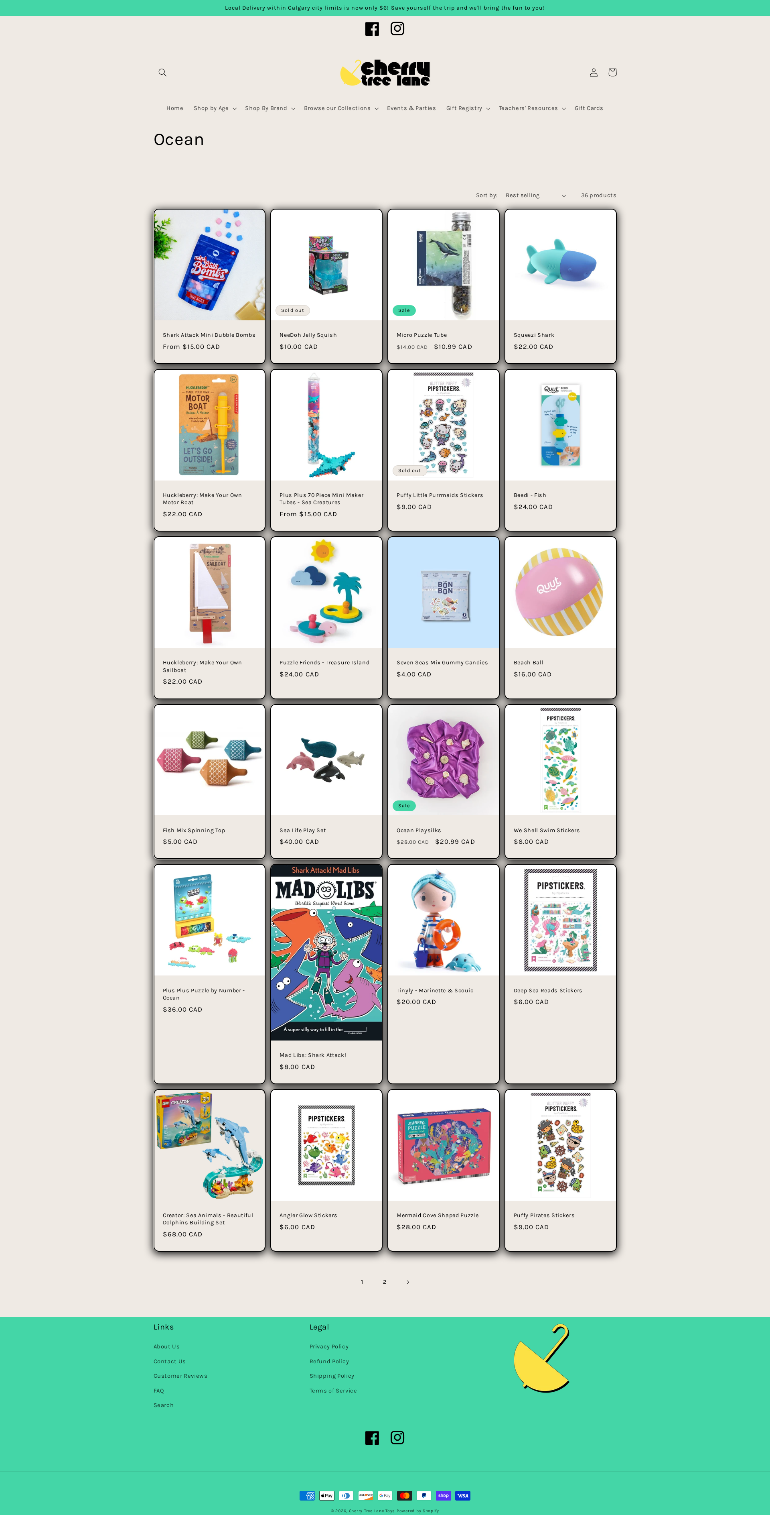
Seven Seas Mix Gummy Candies (442, 662)
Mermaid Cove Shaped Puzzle (438, 1215)
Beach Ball (529, 662)
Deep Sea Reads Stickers (548, 990)
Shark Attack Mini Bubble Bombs (209, 335)
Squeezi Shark (534, 335)
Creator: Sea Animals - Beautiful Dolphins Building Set (208, 1219)
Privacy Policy (329, 1346)
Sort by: (486, 195)
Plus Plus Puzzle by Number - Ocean (204, 994)
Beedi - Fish (530, 495)
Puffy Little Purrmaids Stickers (440, 495)
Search (164, 1405)
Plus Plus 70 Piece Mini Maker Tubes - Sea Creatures (321, 499)
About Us (167, 1346)
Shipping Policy (332, 1375)
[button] (163, 72)
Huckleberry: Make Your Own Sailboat (202, 666)
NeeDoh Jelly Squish (308, 335)
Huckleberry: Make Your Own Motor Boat (202, 499)
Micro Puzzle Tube (422, 335)
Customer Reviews (181, 1375)
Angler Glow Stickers (308, 1215)
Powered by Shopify (418, 1510)
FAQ (159, 1390)
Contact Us (170, 1361)
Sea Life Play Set (303, 830)
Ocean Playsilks (419, 830)
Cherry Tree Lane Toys (372, 1510)
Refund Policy (329, 1361)
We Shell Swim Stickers (547, 830)
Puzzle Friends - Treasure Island (324, 662)
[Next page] (408, 1282)
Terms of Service (333, 1390)
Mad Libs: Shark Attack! (313, 1055)
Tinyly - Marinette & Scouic (435, 990)
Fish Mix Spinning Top (194, 830)
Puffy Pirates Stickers (544, 1215)
